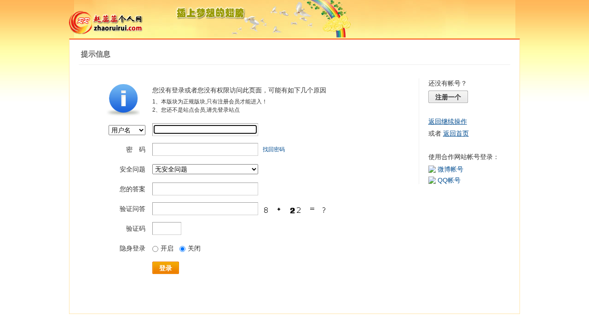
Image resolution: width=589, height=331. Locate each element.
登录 (165, 268)
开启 (167, 248)
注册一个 (448, 97)
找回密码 (274, 149)
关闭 (194, 248)
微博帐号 (450, 169)
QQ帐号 (449, 180)
